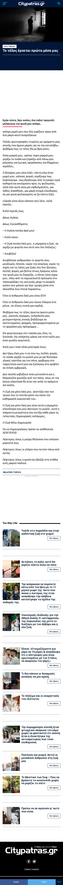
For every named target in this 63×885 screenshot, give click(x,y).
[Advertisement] (31, 498)
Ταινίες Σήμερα (31, 869)
